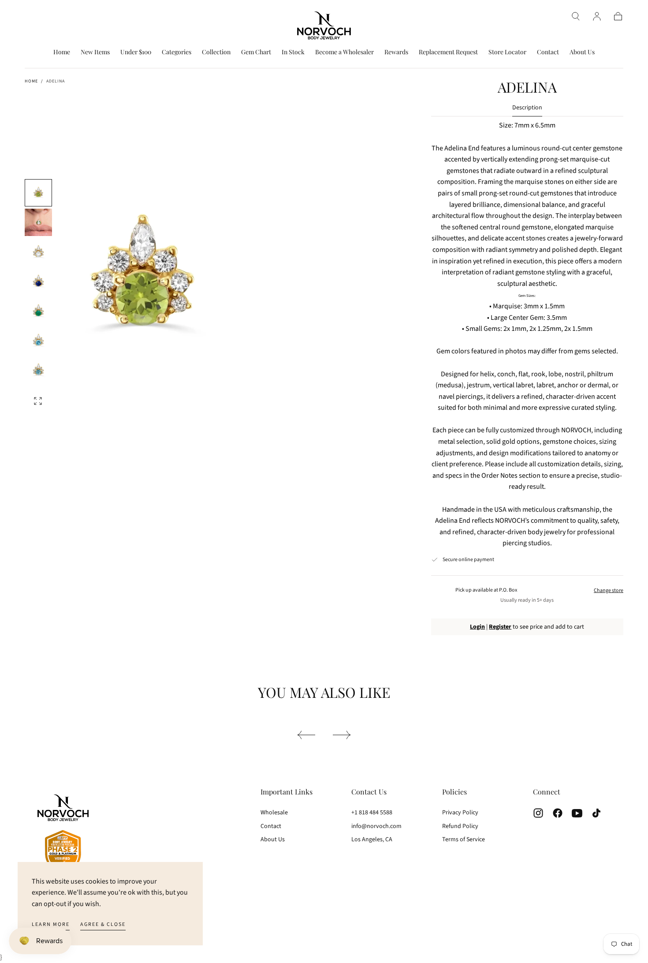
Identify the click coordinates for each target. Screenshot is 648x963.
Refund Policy (460, 826)
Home (61, 52)
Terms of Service (463, 839)
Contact (548, 52)
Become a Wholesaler (344, 52)
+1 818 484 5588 (371, 812)
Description (527, 108)
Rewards (396, 52)
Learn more (51, 924)
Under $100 (135, 52)
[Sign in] (597, 16)
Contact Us (369, 791)
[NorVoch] (63, 835)
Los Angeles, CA (371, 839)
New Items (95, 52)
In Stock (293, 52)
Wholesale (274, 812)
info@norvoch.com (376, 826)
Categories (176, 52)
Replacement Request (448, 52)
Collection (216, 52)
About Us (582, 52)
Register (500, 626)
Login (477, 626)
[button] (575, 16)
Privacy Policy (460, 812)
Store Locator (507, 52)
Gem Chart (256, 52)
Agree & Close (103, 924)
